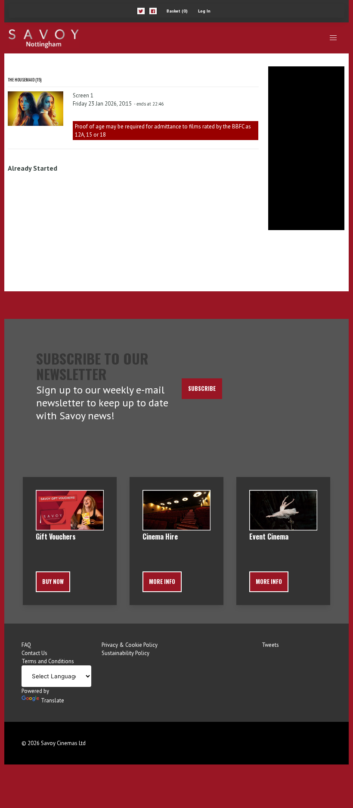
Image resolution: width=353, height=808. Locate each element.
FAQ (26, 645)
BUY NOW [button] (53, 581)
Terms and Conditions (48, 661)
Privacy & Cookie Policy (130, 645)
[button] (141, 11)
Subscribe (202, 388)
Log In (204, 11)
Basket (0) (177, 11)
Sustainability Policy (125, 653)
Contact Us (34, 653)
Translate (52, 700)
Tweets (270, 645)
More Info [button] (162, 581)
